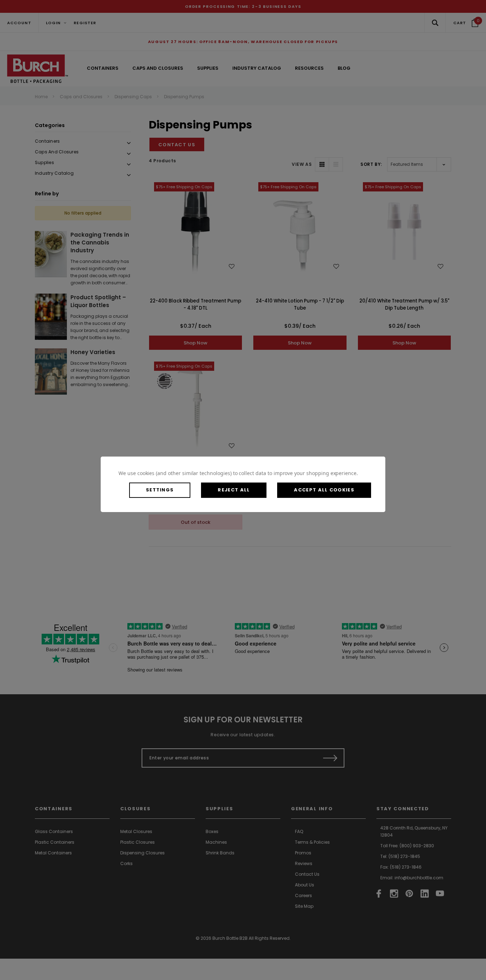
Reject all (234, 489)
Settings (160, 489)
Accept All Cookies (324, 489)
